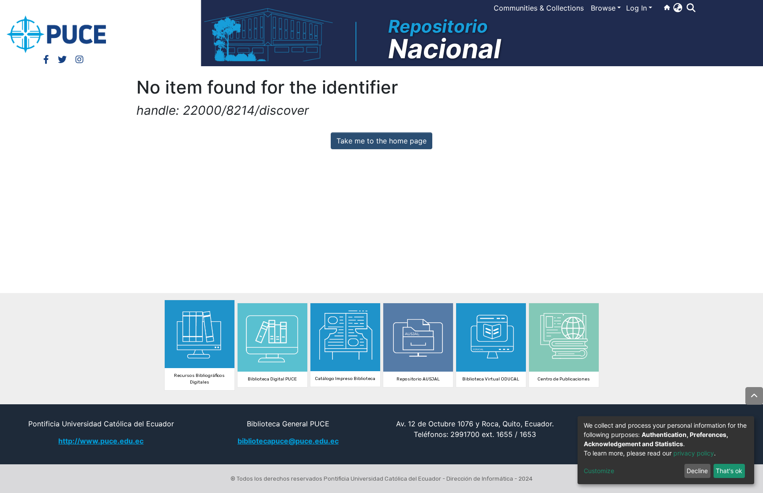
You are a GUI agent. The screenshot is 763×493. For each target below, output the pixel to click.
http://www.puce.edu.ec (101, 441)
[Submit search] (691, 8)
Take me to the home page (381, 140)
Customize (599, 470)
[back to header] (754, 396)
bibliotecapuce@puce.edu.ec (288, 441)
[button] (677, 7)
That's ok (729, 470)
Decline (697, 470)
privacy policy (693, 453)
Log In (636, 8)
